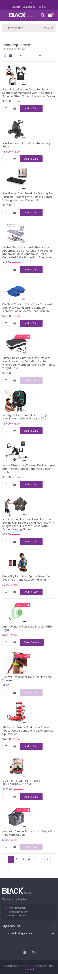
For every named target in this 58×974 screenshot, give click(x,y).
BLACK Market (28, 965)
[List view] (10, 56)
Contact (16, 6)
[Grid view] (5, 56)
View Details (31, 642)
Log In (42, 6)
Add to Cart (31, 108)
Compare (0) (29, 6)
